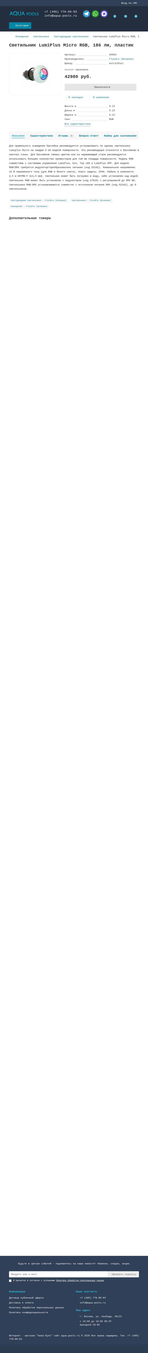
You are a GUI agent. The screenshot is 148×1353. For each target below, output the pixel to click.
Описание (18, 135)
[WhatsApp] (95, 13)
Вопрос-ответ (89, 135)
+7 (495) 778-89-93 (60, 12)
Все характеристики (78, 124)
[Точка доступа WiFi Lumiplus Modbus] (74, 930)
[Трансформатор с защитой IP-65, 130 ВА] (74, 418)
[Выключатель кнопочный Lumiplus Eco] (74, 1186)
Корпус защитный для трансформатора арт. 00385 (42, 784)
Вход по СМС (129, 3)
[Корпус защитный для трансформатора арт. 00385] (74, 759)
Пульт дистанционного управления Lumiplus (39, 699)
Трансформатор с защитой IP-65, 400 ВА (37, 528)
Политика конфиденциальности (28, 1312)
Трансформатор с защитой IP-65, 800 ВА (37, 1126)
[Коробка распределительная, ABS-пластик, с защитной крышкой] (74, 247)
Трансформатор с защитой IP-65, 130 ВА (37, 443)
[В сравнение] (136, 234)
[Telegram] (86, 13)
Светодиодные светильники (71, 36)
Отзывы (65, 135)
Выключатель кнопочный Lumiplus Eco (34, 1211)
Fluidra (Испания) (121, 59)
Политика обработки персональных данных (36, 1307)
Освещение (22, 36)
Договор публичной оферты (26, 1298)
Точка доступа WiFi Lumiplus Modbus (34, 955)
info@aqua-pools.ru (60, 16)
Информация (17, 1291)
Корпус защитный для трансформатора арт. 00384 (42, 870)
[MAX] (104, 13)
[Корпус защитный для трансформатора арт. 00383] (74, 588)
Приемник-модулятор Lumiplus (29, 1040)
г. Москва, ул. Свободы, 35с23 (101, 1316)
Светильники (41, 36)
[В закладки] (136, 227)
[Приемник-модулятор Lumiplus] (74, 1015)
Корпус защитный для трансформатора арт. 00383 (42, 613)
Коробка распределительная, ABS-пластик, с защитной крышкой (52, 272)
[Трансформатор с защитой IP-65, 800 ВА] (74, 1100)
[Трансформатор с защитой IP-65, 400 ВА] (74, 503)
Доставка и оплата (21, 1302)
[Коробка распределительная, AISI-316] (74, 332)
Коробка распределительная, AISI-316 (35, 357)
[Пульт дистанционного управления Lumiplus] (74, 674)
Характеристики (41, 135)
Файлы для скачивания (120, 135)
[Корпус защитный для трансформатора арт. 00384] (74, 844)
